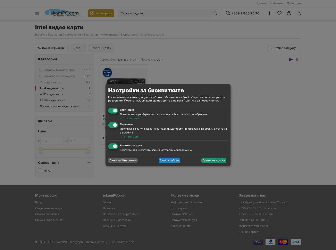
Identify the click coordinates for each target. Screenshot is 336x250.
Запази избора (169, 160)
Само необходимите (123, 160)
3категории (129, 136)
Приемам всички (213, 160)
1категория (129, 118)
